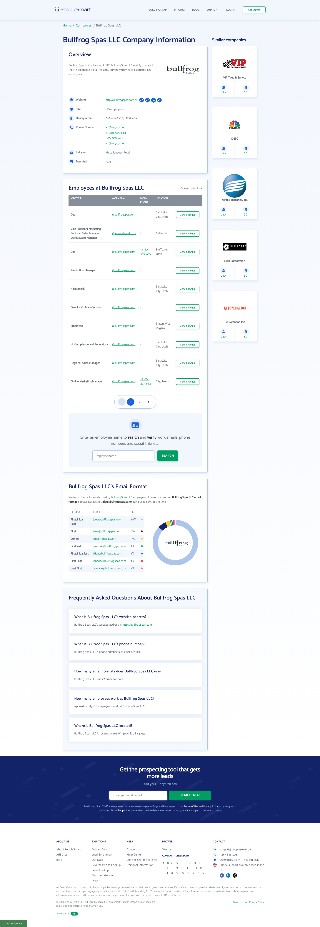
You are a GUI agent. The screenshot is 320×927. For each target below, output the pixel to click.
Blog (59, 859)
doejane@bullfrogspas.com (109, 568)
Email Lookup (100, 870)
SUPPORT (213, 10)
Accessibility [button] (63, 914)
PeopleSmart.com (127, 811)
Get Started (254, 10)
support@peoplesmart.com (236, 849)
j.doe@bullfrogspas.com (107, 553)
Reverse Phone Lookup (106, 865)
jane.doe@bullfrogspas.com (109, 546)
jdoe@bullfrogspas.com (107, 519)
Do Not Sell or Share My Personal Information (142, 862)
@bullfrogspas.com (123, 214)
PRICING (179, 10)
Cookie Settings (14, 923)
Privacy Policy (210, 806)
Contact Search (101, 849)
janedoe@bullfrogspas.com (109, 561)
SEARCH (167, 455)
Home (67, 25)
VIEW (188, 215)
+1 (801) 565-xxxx (116, 133)
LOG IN (230, 10)
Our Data (97, 859)
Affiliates (61, 854)
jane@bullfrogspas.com (107, 531)
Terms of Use (191, 806)
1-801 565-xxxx (114, 138)
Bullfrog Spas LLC (121, 497)
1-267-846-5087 (229, 854)
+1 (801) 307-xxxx (116, 127)
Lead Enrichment (102, 854)
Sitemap (167, 849)
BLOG (195, 10)
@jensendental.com (124, 233)
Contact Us (134, 849)
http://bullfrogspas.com (120, 100)
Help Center (134, 854)
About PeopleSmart (68, 849)
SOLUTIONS (156, 10)
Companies (84, 25)
